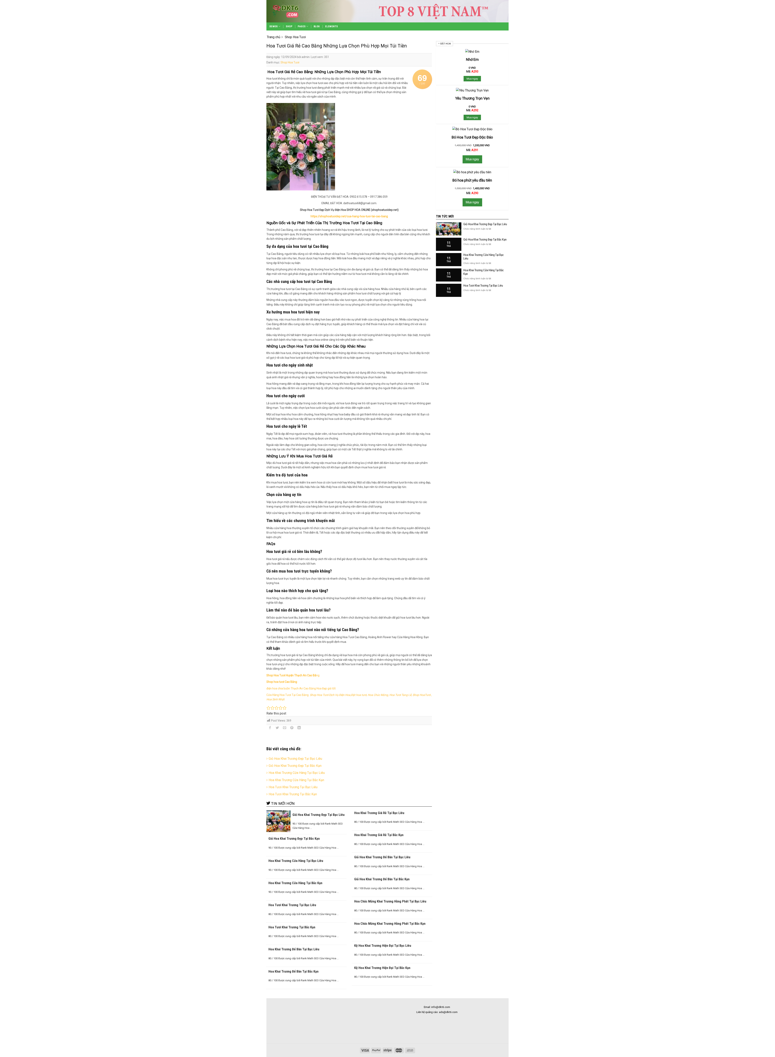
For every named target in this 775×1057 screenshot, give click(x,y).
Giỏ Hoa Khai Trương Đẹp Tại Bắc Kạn (295, 766)
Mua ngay (472, 78)
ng (292, 675)
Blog (317, 26)
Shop (289, 26)
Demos (273, 26)
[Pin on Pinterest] (292, 728)
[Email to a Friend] (284, 728)
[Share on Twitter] (277, 728)
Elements (331, 26)
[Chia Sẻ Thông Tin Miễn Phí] (292, 11)
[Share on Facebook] (270, 728)
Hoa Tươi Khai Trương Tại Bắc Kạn (293, 794)
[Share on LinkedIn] (299, 728)
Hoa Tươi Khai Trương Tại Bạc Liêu (293, 787)
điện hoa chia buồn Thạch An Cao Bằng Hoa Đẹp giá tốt (301, 688)
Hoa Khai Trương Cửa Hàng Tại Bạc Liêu (297, 773)
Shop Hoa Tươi (290, 62)
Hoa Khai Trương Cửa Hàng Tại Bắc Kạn (296, 780)
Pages (302, 26)
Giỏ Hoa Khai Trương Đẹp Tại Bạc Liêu (295, 759)
